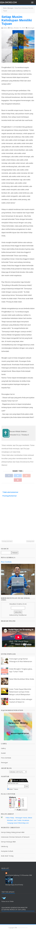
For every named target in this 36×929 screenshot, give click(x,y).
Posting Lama (30, 541)
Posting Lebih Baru (7, 541)
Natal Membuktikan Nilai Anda (21, 679)
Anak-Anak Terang (7, 856)
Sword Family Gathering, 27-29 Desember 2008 (19, 875)
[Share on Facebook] (9, 475)
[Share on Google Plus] (27, 475)
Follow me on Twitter (8, 901)
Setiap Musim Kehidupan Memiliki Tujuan (17, 20)
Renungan (10, 8)
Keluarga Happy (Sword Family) (14, 885)
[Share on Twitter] (18, 475)
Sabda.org (4, 846)
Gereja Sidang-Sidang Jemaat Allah (12, 832)
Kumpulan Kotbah (7, 851)
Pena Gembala (6, 562)
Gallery (3, 748)
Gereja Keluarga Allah (8, 842)
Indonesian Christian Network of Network (15, 837)
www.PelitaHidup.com (21, 823)
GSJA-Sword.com (8, 2)
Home (4, 8)
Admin (5, 28)
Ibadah (3, 753)
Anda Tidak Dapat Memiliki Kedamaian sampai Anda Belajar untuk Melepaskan (20, 692)
